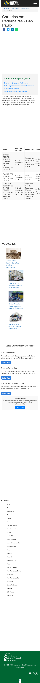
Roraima (10, 581)
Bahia (9, 518)
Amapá (9, 515)
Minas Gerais (11, 546)
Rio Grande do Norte (14, 571)
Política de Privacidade (14, 658)
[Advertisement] (20, 51)
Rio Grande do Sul (13, 578)
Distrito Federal (12, 525)
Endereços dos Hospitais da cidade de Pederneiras (15, 285)
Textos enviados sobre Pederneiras (16, 91)
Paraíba (9, 553)
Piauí (8, 564)
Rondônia (10, 574)
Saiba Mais (6, 363)
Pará (8, 550)
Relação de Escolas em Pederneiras (16, 83)
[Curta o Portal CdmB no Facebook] (30, 673)
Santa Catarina (12, 585)
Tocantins (10, 595)
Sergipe (9, 588)
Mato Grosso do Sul (13, 543)
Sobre (8, 654)
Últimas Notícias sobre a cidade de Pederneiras (15, 326)
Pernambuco (11, 560)
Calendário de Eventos (11, 89)
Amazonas (10, 511)
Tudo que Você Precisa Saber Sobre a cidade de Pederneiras (13, 264)
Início (7, 8)
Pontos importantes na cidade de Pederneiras (19, 86)
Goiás (9, 532)
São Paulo (15, 8)
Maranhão (10, 536)
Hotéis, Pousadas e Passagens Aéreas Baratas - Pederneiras (16, 306)
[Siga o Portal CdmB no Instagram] (36, 673)
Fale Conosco (11, 660)
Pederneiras (25, 8)
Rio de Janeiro (12, 567)
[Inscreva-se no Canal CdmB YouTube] (33, 673)
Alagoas (9, 508)
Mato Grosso (11, 539)
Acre (8, 504)
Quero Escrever (11, 656)
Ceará (9, 522)
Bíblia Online (20, 407)
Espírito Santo (11, 529)
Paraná (9, 557)
